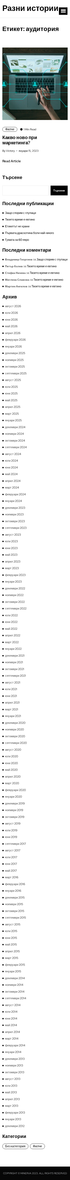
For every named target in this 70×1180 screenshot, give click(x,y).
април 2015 (12, 951)
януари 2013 (13, 1119)
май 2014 (11, 1025)
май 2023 (11, 555)
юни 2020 (11, 763)
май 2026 (11, 326)
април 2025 (12, 407)
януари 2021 (13, 716)
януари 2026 (13, 346)
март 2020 (12, 783)
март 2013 (11, 1106)
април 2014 (12, 1032)
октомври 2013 (14, 1072)
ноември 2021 (14, 662)
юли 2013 (11, 1086)
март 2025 (12, 414)
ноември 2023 (14, 514)
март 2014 (11, 1039)
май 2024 (11, 474)
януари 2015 (13, 971)
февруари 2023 (15, 575)
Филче (9, 129)
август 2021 (12, 682)
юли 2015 (11, 931)
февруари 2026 (15, 340)
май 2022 (11, 629)
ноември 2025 (14, 360)
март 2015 (11, 958)
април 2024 (13, 481)
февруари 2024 (15, 494)
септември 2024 (16, 447)
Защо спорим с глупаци (20, 213)
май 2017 (11, 871)
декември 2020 (15, 723)
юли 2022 (11, 615)
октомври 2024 (15, 441)
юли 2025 (11, 387)
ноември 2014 (14, 985)
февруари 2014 (15, 1045)
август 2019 (12, 823)
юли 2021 (11, 689)
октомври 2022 (15, 602)
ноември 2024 (14, 434)
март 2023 (12, 568)
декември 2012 (14, 1126)
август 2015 (12, 924)
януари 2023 (13, 582)
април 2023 (12, 562)
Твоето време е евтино (20, 219)
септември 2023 (16, 528)
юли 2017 (11, 857)
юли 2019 (11, 830)
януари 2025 (13, 420)
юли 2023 (11, 541)
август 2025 (13, 380)
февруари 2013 (15, 1113)
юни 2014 (11, 1018)
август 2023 (13, 535)
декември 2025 (15, 353)
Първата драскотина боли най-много (29, 233)
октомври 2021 (14, 669)
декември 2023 (15, 508)
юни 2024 (11, 467)
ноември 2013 (14, 1065)
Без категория (15, 1146)
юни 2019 (11, 837)
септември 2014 (15, 998)
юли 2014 (11, 1012)
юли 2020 (11, 756)
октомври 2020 (15, 736)
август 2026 (13, 306)
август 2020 (13, 750)
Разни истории (30, 8)
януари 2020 (13, 797)
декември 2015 (15, 898)
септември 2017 (15, 844)
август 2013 (12, 1079)
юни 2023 (11, 548)
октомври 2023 (15, 521)
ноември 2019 (14, 810)
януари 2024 (13, 501)
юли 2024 (11, 461)
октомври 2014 (14, 992)
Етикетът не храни (17, 226)
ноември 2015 (14, 904)
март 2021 (11, 709)
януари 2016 (13, 891)
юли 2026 (11, 313)
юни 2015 (11, 938)
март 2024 (12, 487)
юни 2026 (11, 320)
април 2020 (13, 777)
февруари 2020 (15, 790)
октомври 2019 (14, 817)
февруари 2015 (15, 965)
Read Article (11, 161)
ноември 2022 (14, 595)
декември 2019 (15, 803)
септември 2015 (15, 918)
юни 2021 (11, 696)
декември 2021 (14, 656)
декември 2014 (15, 978)
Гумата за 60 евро (17, 240)
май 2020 (11, 770)
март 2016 (11, 877)
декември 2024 (15, 427)
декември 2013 (15, 1059)
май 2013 (11, 1092)
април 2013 (12, 1099)
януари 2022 (13, 649)
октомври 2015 (14, 911)
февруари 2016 (15, 884)
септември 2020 (16, 743)
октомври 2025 (15, 367)
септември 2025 (16, 373)
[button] (63, 11)
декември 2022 (15, 588)
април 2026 (12, 333)
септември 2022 (15, 608)
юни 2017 (11, 864)
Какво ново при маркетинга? (19, 140)
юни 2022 (11, 622)
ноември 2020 (14, 729)
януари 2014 (13, 1052)
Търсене (12, 177)
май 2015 (11, 944)
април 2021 (12, 703)
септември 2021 (15, 676)
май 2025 (11, 400)
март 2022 (12, 642)
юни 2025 (11, 393)
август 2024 (13, 454)
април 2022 (12, 635)
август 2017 (12, 850)
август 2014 (13, 1005)
